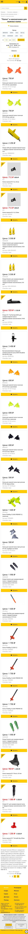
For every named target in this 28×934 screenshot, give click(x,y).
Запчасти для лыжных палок (9, 14)
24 (15, 60)
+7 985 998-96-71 (19, 904)
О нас (15, 894)
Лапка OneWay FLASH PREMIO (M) (12, 678)
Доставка (6, 897)
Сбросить (14, 50)
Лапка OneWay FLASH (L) (9, 647)
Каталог (6, 887)
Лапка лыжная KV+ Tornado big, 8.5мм (13, 838)
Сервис (6, 894)
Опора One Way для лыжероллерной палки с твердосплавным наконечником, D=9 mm (13, 615)
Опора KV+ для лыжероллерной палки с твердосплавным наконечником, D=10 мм (14, 805)
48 (17, 60)
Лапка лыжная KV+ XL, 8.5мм (10, 212)
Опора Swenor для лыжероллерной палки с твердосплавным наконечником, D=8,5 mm (12, 741)
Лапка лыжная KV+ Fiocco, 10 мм (11, 773)
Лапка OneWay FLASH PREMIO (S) (12, 708)
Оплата (16, 897)
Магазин (16, 890)
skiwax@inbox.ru (5, 912)
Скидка (6, 890)
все (20, 60)
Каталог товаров (12, 12)
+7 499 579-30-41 (19, 908)
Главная (3, 12)
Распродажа (17, 887)
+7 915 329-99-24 (19, 911)
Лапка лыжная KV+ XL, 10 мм (10, 182)
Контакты (16, 900)
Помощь (6, 900)
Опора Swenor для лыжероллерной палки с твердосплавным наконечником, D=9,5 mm (12, 581)
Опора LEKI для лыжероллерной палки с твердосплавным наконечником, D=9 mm (13, 149)
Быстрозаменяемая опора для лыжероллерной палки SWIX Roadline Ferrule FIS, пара (13, 352)
